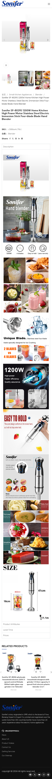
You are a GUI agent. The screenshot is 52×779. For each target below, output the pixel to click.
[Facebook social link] (10, 138)
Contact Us (6, 747)
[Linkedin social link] (19, 138)
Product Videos (8, 743)
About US (5, 739)
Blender (39, 94)
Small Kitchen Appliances (20, 94)
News (4, 735)
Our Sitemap (7, 755)
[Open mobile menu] (49, 4)
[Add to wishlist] (16, 672)
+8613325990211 (12, 731)
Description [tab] (8, 146)
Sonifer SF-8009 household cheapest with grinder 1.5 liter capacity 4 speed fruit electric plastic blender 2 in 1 (38, 682)
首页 (4, 94)
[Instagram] (44, 775)
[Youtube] (39, 775)
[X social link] (12, 138)
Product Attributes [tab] (11, 624)
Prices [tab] (6, 635)
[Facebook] (30, 775)
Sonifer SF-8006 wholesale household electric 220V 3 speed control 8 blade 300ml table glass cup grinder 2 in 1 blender (13, 682)
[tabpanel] (26, 385)
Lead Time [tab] (8, 630)
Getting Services (8, 751)
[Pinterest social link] (16, 138)
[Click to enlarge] (6, 65)
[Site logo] (12, 4)
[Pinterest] (48, 775)
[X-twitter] (35, 775)
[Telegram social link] (22, 138)
